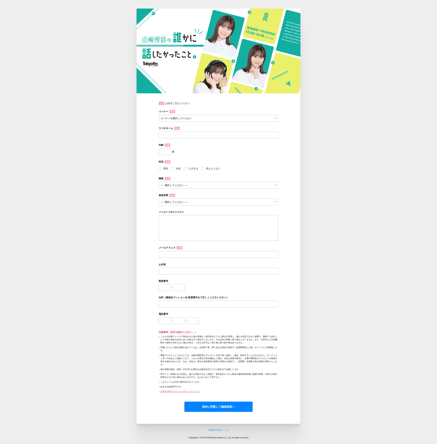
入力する (193, 168)
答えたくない (213, 168)
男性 (165, 168)
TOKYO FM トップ (218, 430)
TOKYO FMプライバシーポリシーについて (180, 391)
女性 (178, 168)
